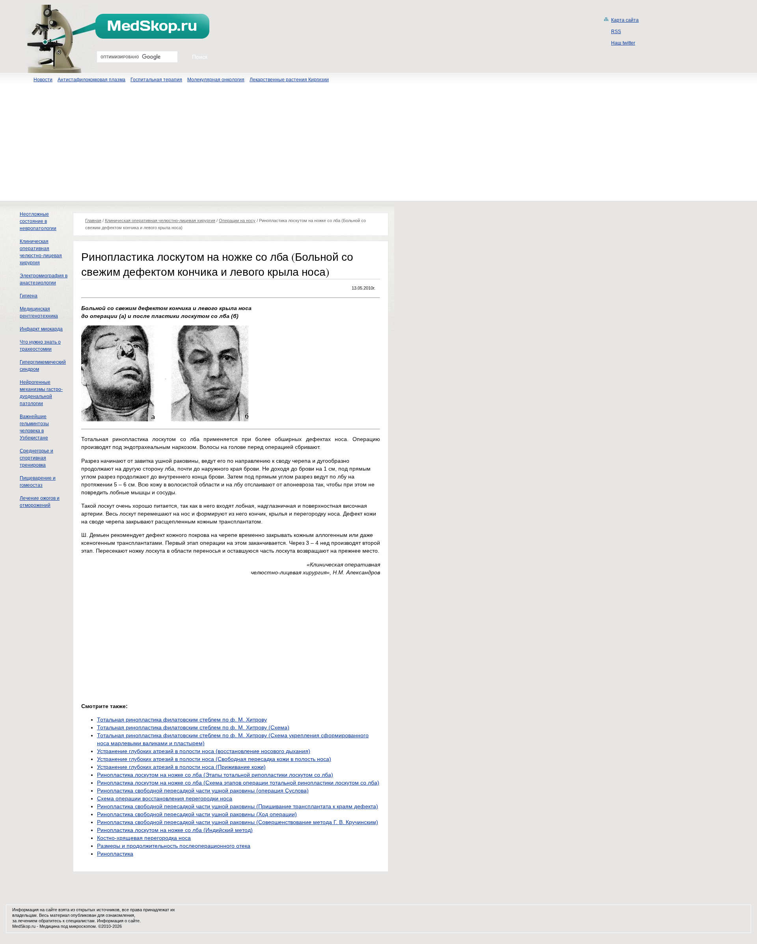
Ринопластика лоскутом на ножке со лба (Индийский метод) (175, 830)
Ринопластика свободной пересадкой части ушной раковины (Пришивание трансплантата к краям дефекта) (237, 806)
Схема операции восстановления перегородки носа (164, 798)
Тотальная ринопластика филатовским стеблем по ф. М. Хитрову (182, 719)
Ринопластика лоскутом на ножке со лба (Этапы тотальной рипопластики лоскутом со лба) (215, 775)
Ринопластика (115, 854)
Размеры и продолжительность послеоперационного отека (173, 846)
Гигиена (28, 296)
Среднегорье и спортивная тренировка (36, 458)
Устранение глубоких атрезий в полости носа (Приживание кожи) (181, 767)
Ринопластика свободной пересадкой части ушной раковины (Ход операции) (197, 814)
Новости (43, 79)
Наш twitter (623, 43)
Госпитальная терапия (156, 79)
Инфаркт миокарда (41, 329)
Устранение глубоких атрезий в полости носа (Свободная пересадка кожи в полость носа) (214, 759)
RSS (616, 31)
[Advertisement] (378, 145)
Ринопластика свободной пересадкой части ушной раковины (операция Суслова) (203, 790)
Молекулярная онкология (215, 79)
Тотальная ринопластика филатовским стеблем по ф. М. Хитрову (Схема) (193, 727)
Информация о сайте (118, 920)
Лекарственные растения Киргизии (289, 79)
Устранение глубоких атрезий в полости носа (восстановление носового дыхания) (203, 751)
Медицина (49, 926)
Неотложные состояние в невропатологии (38, 221)
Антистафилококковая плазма (91, 79)
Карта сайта (625, 20)
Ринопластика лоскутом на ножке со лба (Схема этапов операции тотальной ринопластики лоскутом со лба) (238, 783)
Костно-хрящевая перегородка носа (144, 838)
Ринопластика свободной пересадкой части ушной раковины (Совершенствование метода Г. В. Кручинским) (237, 822)
